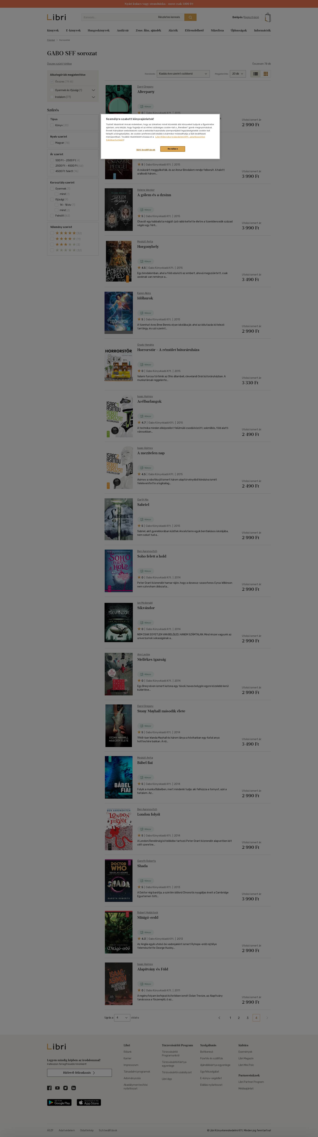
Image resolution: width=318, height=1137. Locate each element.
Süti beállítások (145, 149)
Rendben (173, 148)
